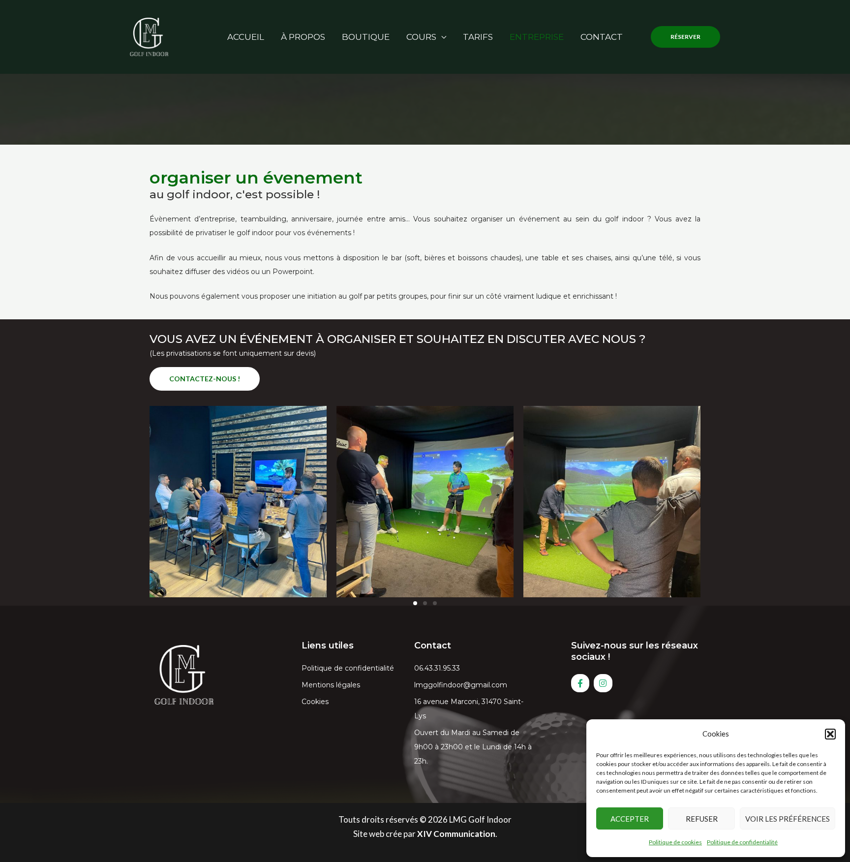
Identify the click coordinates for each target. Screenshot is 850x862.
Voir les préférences (787, 818)
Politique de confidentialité (742, 842)
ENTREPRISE (537, 37)
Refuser (702, 818)
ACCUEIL (245, 37)
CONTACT (601, 37)
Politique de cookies (675, 842)
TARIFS (478, 37)
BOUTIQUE (366, 37)
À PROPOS (303, 37)
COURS (421, 37)
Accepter (629, 818)
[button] (830, 734)
